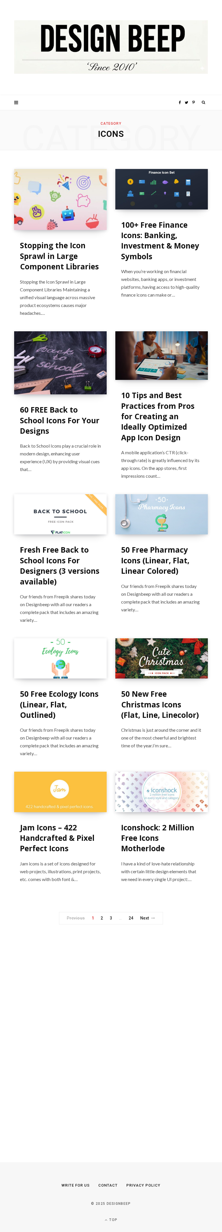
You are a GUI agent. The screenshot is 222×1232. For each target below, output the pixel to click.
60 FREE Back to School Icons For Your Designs (59, 420)
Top (112, 1220)
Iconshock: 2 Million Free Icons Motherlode (157, 838)
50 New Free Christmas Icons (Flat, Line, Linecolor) (160, 704)
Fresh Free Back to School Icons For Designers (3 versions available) (59, 565)
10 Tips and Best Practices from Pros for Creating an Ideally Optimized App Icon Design (158, 416)
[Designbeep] (111, 47)
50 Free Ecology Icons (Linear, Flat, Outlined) (59, 704)
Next (144, 918)
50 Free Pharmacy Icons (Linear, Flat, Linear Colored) (155, 560)
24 (131, 918)
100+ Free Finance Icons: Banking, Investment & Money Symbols (160, 241)
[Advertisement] (57, 1030)
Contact (108, 1185)
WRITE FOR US (76, 1185)
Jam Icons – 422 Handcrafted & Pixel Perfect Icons (57, 838)
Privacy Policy (143, 1185)
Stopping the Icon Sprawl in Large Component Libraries (59, 256)
